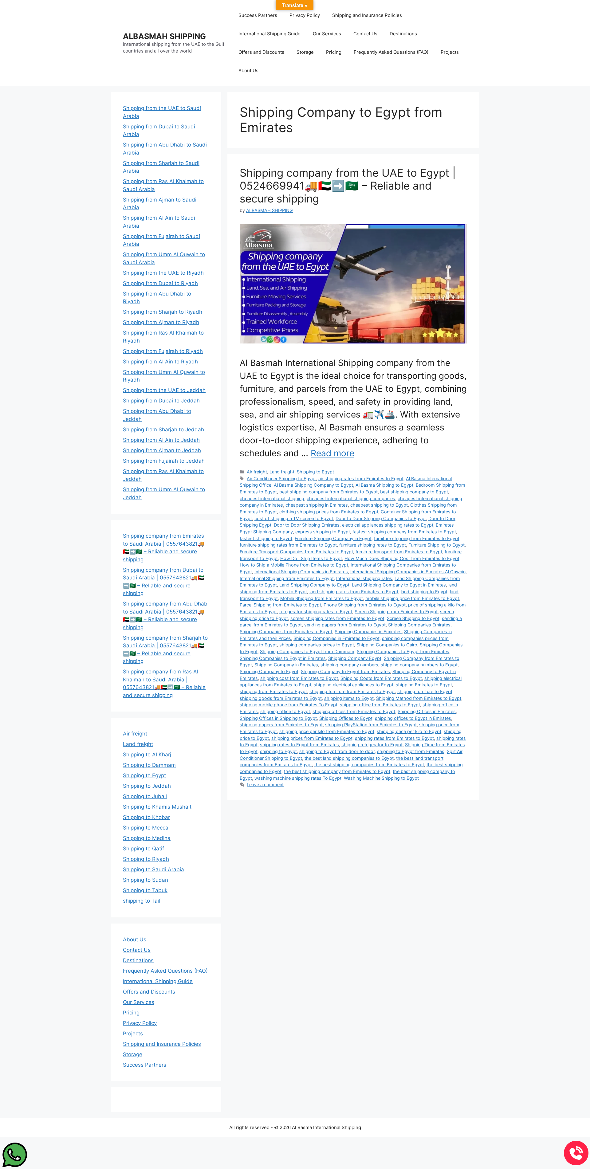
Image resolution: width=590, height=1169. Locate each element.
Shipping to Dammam (149, 765)
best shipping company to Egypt (414, 491)
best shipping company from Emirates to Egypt (328, 491)
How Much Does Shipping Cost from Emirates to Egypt (401, 558)
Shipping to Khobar (146, 817)
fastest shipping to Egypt (266, 538)
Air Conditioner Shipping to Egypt (281, 478)
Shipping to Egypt (315, 471)
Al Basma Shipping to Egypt (384, 485)
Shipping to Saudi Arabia (153, 869)
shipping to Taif (142, 901)
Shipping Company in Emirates (286, 664)
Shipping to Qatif (143, 848)
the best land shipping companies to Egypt (349, 758)
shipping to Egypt (278, 751)
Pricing (333, 52)
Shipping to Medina (147, 838)
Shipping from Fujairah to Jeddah (164, 461)
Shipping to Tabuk (145, 890)
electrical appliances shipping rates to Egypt (387, 525)
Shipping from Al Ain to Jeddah (161, 440)
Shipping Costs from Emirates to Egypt (381, 678)
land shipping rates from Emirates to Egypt (353, 591)
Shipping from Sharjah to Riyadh (162, 312)
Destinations (403, 34)
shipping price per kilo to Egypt (409, 731)
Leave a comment (265, 784)
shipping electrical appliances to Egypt (353, 684)
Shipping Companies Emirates (419, 624)
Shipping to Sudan (145, 880)
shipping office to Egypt (285, 711)
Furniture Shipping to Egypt (436, 544)
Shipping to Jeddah (147, 786)
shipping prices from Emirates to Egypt (311, 738)
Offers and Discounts (261, 52)
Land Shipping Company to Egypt (314, 584)
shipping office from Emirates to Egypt (380, 704)
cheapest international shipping (272, 498)
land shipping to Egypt (424, 591)
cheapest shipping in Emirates (316, 505)
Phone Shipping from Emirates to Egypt (365, 604)
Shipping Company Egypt (354, 658)
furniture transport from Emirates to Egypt (399, 551)
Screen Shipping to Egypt (413, 618)
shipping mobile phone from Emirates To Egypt (288, 704)
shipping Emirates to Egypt (424, 684)
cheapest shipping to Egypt (379, 505)
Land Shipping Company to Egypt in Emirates (399, 584)
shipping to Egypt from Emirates (410, 751)
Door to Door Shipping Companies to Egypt (381, 518)
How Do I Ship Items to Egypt (311, 558)
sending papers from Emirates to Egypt (345, 624)
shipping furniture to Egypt (424, 691)
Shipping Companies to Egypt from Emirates (403, 651)
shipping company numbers (349, 664)
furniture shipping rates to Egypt (372, 544)
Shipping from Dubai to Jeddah (161, 401)
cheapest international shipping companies (351, 498)
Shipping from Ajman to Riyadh (161, 322)
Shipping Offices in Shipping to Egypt (278, 718)
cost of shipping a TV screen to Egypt (293, 518)
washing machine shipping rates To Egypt (297, 778)
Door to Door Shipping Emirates (307, 525)
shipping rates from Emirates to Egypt (394, 738)
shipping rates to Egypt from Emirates (299, 744)
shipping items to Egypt (349, 698)
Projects (450, 52)
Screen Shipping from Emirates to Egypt (396, 611)
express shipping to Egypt (322, 531)
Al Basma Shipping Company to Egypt (313, 485)
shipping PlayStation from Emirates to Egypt (371, 724)
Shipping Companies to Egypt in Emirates (283, 658)
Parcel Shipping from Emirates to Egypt (280, 604)
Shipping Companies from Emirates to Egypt (286, 631)
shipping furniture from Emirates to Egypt (352, 691)
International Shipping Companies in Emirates (301, 571)
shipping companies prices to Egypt (316, 644)
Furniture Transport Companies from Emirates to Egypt (296, 551)
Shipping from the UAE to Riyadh (163, 273)
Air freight (257, 471)
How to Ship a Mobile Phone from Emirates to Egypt (294, 564)
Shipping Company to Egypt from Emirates (345, 671)
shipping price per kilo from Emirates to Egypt (326, 731)
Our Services (327, 34)
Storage (305, 52)
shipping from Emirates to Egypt (273, 691)
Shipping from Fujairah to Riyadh (163, 351)
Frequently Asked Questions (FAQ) (391, 52)
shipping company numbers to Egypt (419, 664)
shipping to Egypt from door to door (337, 751)
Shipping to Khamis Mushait (157, 807)
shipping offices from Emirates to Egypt (354, 711)
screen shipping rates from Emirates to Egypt (337, 618)
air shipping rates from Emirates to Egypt (360, 478)
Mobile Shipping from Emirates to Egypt (321, 598)
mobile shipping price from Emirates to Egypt (412, 598)
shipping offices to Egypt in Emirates (413, 718)
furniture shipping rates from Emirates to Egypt (288, 544)
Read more (332, 453)
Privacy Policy (304, 15)
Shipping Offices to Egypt (345, 718)
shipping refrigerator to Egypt (372, 744)
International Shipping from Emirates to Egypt (287, 578)
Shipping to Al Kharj (147, 754)
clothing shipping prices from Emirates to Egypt (328, 511)
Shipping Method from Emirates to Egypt (418, 698)
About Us (248, 70)
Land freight (281, 471)
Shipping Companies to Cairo (386, 644)
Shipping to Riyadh (146, 859)
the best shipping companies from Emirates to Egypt (369, 764)
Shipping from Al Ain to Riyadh (160, 362)
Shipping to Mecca (145, 828)
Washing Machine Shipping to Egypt (381, 778)
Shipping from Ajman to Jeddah (162, 450)
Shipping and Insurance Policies (367, 15)
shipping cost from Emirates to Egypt (299, 678)
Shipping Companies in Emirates (368, 631)
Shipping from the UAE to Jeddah (164, 390)
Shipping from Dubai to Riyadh (160, 283)
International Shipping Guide (269, 34)
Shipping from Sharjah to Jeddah (163, 429)
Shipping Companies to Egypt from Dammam (307, 651)
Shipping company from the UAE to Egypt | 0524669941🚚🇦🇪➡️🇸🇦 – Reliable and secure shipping (348, 185)
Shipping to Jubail (145, 796)
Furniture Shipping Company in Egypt (333, 538)
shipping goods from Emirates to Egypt (281, 698)
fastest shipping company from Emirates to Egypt (404, 531)
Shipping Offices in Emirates (427, 711)
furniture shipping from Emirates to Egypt (416, 538)
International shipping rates (364, 578)
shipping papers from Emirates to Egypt (281, 724)
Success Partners (257, 15)
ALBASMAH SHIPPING (164, 36)
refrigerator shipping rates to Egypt (315, 611)
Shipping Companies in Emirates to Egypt (336, 638)
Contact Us (365, 34)
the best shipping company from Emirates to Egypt (337, 771)
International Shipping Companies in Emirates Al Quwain (408, 571)
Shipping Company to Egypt (269, 671)
